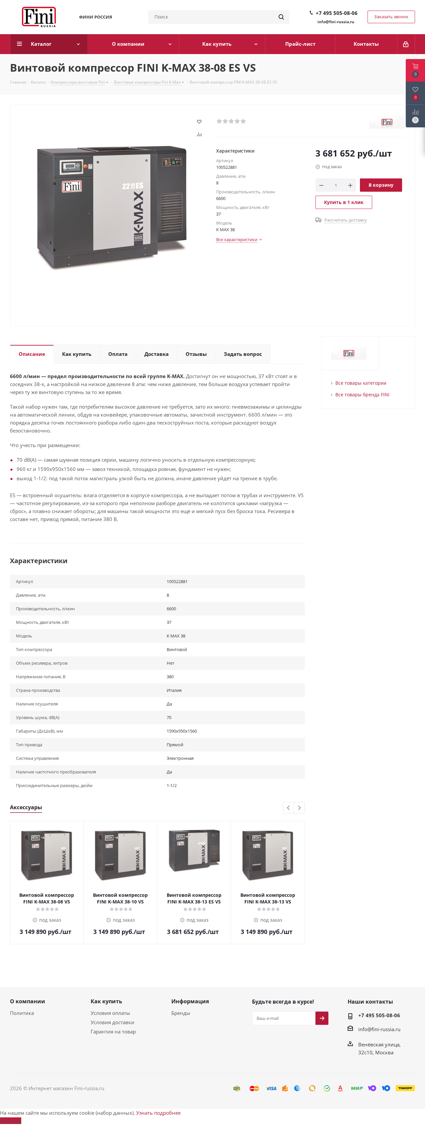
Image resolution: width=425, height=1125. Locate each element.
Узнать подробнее (158, 1112)
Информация (190, 1001)
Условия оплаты (110, 1013)
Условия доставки (112, 1022)
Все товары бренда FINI (362, 394)
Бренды (180, 1013)
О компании (27, 1001)
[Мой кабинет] (406, 44)
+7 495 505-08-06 (337, 13)
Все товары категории (360, 383)
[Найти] (281, 17)
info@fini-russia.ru (379, 1029)
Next (299, 808)
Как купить (106, 1001)
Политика (22, 1013)
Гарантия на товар (113, 1031)
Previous (288, 808)
